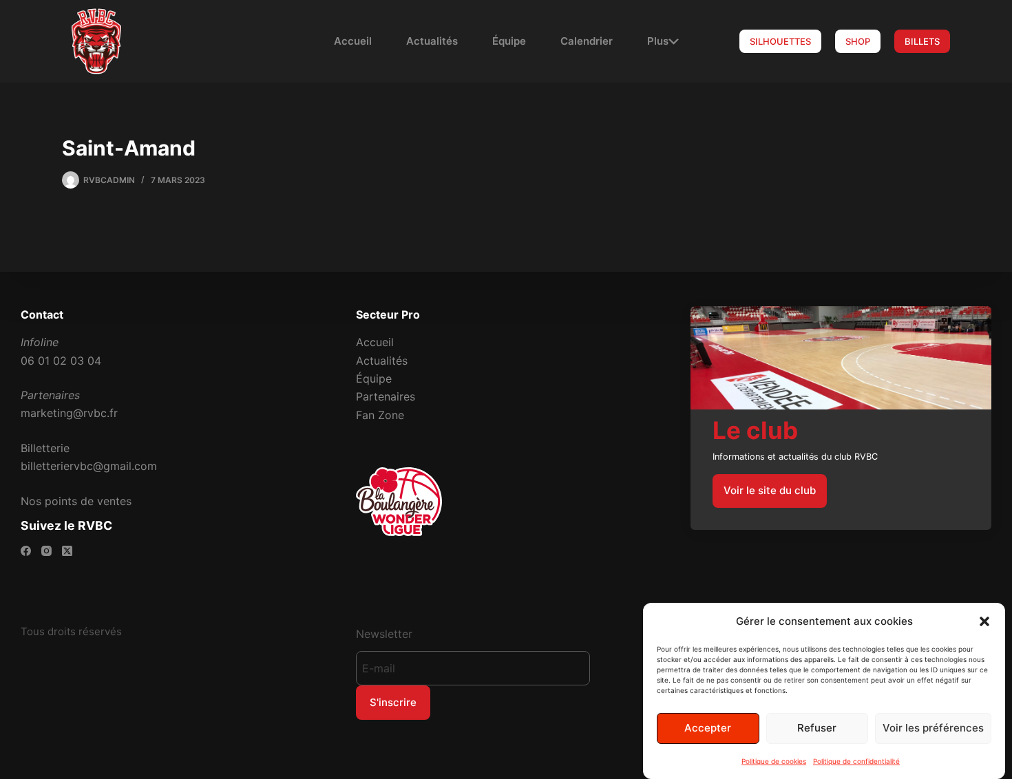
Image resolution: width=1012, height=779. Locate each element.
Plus (657, 40)
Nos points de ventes (76, 501)
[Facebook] (26, 551)
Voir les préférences (933, 727)
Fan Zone (380, 415)
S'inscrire (393, 702)
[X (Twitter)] (67, 551)
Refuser (816, 727)
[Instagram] (46, 551)
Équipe (509, 40)
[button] (984, 621)
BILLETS (922, 41)
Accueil (353, 40)
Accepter (707, 727)
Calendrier (586, 40)
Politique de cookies (773, 761)
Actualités (432, 40)
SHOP (857, 41)
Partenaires (385, 396)
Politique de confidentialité (856, 761)
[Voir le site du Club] (841, 417)
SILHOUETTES (780, 41)
